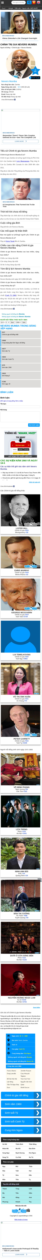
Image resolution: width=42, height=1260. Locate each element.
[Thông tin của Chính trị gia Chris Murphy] (20, 568)
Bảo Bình (32, 1148)
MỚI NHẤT (34, 8)
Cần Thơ (21, 791)
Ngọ (3, 1166)
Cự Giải (18, 1157)
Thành (4, 1189)
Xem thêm (36, 1007)
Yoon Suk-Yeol (25, 1079)
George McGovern (21, 612)
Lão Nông (10, 1082)
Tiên (17, 1193)
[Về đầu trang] (40, 1258)
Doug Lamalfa (11, 1073)
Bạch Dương (20, 1153)
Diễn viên (18, 8)
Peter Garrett (22, 739)
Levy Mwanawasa (23, 161)
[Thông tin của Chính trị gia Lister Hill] (20, 526)
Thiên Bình (19, 1144)
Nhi (3, 1197)
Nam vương (22, 789)
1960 (26, 1036)
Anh (30, 1197)
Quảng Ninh (22, 875)
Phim (22, 831)
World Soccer (25, 1087)
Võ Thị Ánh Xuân (21, 697)
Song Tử (5, 1157)
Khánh (18, 1202)
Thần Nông (32, 1144)
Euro (8, 1087)
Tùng (17, 1189)
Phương (5, 1202)
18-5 (19, 87)
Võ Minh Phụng (22, 787)
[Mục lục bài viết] (40, 880)
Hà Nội (22, 833)
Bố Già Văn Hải (12, 1079)
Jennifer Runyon (26, 1071)
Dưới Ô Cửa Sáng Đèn (21, 956)
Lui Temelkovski (21, 655)
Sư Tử (31, 1157)
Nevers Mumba (26, 47)
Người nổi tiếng (5, 47)
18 (20, 1036)
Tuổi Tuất (22, 617)
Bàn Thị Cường (22, 914)
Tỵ (30, 1179)
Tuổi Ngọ (22, 659)
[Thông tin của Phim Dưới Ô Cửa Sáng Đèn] (20, 953)
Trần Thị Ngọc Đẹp (13, 1084)
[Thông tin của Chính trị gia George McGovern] (20, 610)
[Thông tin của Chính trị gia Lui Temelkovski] (20, 652)
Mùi (17, 1166)
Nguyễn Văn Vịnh (26, 1082)
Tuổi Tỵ (21, 743)
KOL (21, 873)
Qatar (22, 1084)
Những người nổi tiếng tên (13, 314)
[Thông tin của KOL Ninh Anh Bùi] (20, 869)
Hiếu (30, 1193)
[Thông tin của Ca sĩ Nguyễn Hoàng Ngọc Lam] (20, 995)
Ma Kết (18, 1148)
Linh (30, 1189)
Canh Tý (22, 1049)
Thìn (17, 1179)
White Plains (21, 574)
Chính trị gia (16, 47)
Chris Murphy (21, 570)
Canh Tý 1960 (10, 295)
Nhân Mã (5, 1148)
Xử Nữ (4, 1144)
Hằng (17, 1197)
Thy (30, 1202)
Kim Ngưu (27, 1053)
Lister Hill (22, 528)
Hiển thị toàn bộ (34, 482)
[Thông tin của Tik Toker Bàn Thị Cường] (20, 911)
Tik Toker (21, 916)
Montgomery (21, 532)
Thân (30, 1166)
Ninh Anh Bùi (21, 871)
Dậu (3, 1171)
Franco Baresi (11, 1071)
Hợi (30, 1171)
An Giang (22, 701)
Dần (30, 1175)
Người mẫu (25, 8)
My (3, 1193)
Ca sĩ (3, 8)
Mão (3, 1179)
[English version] (39, 3)
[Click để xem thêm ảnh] (20, 78)
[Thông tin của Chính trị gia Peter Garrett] (20, 736)
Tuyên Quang (21, 918)
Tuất (17, 1171)
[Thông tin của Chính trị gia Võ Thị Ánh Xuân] (20, 694)
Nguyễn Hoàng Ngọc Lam (21, 998)
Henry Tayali (10, 241)
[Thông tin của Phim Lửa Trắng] (20, 827)
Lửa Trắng (21, 829)
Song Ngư (5, 1153)
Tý (3, 1175)
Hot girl (10, 8)
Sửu (17, 1175)
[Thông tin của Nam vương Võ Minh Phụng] (20, 785)
